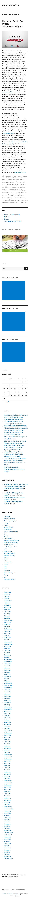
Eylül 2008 (7, 828)
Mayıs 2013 (7, 711)
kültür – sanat (8, 544)
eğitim (6, 525)
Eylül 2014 (7, 681)
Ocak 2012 (7, 744)
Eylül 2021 (7, 596)
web (5, 577)
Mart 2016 (7, 648)
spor (5, 566)
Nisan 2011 (7, 763)
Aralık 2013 (7, 700)
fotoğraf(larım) (8, 527)
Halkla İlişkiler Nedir (17, 184)
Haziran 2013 (8, 709)
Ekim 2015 (7, 657)
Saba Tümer (5, 192)
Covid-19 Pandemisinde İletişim (13, 417)
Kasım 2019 (7, 605)
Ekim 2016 (7, 640)
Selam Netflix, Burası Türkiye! (13, 456)
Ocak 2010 (7, 796)
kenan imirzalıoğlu (22, 187)
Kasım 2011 (7, 748)
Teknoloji (7, 570)
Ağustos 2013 (8, 707)
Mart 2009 (7, 815)
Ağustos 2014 (8, 683)
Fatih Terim (22, 182)
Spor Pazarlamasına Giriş (11, 467)
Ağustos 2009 (8, 806)
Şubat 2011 (7, 767)
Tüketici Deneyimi (9, 573)
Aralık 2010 (7, 772)
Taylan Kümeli (15, 194)
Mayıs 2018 (7, 622)
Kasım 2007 (7, 850)
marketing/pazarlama (10, 547)
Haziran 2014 (8, 687)
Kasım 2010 (7, 774)
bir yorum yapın (23, 202)
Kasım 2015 (7, 655)
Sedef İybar (20, 192)
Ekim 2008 (7, 826)
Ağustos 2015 (8, 659)
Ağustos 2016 (8, 642)
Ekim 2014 (7, 679)
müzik (6, 549)
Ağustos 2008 (8, 830)
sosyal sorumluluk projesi (10, 92)
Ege (18, 182)
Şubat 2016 (7, 650)
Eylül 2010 (7, 778)
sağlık (5, 560)
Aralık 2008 (7, 822)
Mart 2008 (7, 841)
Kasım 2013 (7, 702)
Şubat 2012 (7, 741)
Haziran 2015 (8, 661)
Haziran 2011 (8, 759)
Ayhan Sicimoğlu (22, 177)
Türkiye (6, 575)
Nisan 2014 (7, 692)
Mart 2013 (7, 715)
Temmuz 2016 (8, 644)
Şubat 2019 (7, 611)
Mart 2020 (7, 603)
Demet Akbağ (5, 182)
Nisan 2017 (7, 631)
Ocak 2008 (7, 845)
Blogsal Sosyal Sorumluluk (12, 215)
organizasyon (8, 551)
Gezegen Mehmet (6, 184)
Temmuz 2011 (8, 757)
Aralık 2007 (7, 848)
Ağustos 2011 (8, 754)
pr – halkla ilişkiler (9, 553)
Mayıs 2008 (7, 837)
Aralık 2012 (7, 722)
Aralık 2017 (7, 624)
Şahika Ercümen (13, 192)
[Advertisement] (14, 290)
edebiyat (6, 523)
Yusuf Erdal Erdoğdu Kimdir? (12, 221)
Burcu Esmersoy (21, 181)
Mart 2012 (7, 739)
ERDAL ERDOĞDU (10, 5)
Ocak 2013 (7, 720)
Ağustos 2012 (8, 731)
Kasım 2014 (7, 676)
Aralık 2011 (7, 746)
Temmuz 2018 (8, 620)
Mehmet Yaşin (12, 190)
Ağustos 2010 (8, 780)
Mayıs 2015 (7, 663)
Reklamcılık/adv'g (9, 555)
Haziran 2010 (8, 785)
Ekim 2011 (7, 750)
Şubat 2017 (7, 633)
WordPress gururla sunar (18, 889)
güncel (6, 536)
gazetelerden (8, 529)
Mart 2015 (7, 668)
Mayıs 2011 (7, 761)
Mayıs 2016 (7, 646)
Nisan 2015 (7, 666)
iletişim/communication (19, 176)
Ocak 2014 (7, 698)
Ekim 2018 (7, 616)
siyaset (6, 564)
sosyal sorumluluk (8, 133)
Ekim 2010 (7, 776)
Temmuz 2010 (8, 783)
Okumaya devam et (20, 172)
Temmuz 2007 (8, 858)
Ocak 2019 (7, 614)
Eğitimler (7, 217)
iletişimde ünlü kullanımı (13, 186)
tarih (5, 568)
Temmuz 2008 (8, 832)
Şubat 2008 (7, 843)
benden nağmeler (9, 518)
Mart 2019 (7, 609)
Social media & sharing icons (11, 894)
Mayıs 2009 (7, 811)
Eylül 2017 (7, 627)
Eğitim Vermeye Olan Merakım (13, 419)
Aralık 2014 (7, 674)
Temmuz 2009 (8, 809)
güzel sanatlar (8, 538)
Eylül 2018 (7, 618)
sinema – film (8, 562)
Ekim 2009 (7, 802)
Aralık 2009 (7, 798)
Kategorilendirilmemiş (11, 542)
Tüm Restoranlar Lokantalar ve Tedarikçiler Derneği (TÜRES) (14, 195)
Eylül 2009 (7, 804)
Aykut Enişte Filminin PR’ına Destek (15, 441)
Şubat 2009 (7, 817)
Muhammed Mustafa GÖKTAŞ (15, 486)
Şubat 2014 (7, 696)
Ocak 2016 (7, 653)
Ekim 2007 (7, 852)
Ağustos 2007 (8, 856)
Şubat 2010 (7, 793)
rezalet (6, 557)
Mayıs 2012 (7, 735)
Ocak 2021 (7, 598)
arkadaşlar (7, 516)
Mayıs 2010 (7, 787)
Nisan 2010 (7, 789)
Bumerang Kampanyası (11, 521)
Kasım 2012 (7, 724)
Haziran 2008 (8, 835)
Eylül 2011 (7, 752)
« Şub (7, 402)
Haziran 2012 (8, 733)
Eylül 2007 (7, 854)
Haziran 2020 (8, 601)
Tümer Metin (10, 197)
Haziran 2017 (8, 629)
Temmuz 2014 (8, 685)
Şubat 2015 (7, 670)
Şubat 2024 (7, 592)
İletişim (6, 219)
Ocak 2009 (7, 819)
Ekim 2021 (7, 594)
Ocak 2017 (7, 635)
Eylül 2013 (7, 705)
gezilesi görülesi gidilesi (11, 531)
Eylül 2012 (7, 728)
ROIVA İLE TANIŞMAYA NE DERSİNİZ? (15, 426)
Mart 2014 (7, 694)
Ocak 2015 (7, 672)
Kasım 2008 (7, 824)
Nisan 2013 (7, 713)
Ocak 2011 (7, 770)
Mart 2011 (7, 765)
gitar (5, 534)
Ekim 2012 (7, 726)
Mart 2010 (7, 791)
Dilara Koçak (13, 182)
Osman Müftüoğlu (21, 190)
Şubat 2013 (7, 718)
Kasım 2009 (7, 800)
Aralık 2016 (7, 637)
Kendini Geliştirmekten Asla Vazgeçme (16, 415)
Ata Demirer (14, 177)
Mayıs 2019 (7, 607)
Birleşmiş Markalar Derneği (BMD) (10, 179)
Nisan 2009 (7, 813)
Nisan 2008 (7, 839)
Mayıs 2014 (7, 689)
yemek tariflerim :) (9, 579)
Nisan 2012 (7, 737)
